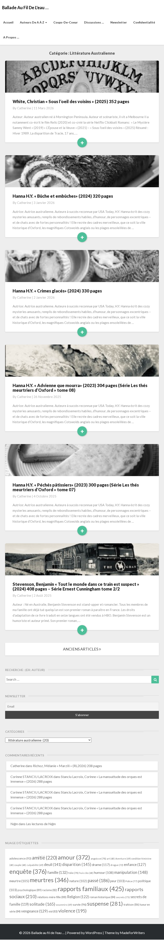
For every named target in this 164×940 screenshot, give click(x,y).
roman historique (102, 897)
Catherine (24, 108)
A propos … (11, 37)
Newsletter (118, 22)
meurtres (49, 879)
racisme (49, 890)
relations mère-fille (51, 897)
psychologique (30, 890)
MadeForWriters (132, 933)
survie (79, 904)
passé (99, 880)
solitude (42, 904)
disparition (76, 864)
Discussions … (94, 22)
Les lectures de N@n (41, 824)
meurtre (19, 881)
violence (72, 911)
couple (20, 865)
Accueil (8, 22)
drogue (116, 865)
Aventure (123, 858)
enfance (135, 864)
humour (104, 872)
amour (74, 857)
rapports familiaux (91, 888)
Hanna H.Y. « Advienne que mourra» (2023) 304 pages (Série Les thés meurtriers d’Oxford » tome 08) (80, 388)
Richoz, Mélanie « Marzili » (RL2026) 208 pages (67, 766)
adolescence (20, 858)
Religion (78, 897)
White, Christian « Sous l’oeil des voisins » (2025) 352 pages (71, 101)
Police (131, 881)
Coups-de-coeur (65, 22)
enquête (28, 871)
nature (78, 881)
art (111, 858)
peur (117, 881)
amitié (44, 858)
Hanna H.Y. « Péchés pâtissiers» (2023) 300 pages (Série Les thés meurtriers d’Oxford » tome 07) (76, 487)
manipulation (131, 872)
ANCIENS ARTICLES (81, 649)
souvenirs (64, 904)
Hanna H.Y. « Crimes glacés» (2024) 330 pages (57, 290)
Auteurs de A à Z (32, 22)
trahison (131, 904)
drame (101, 865)
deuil (53, 864)
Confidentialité (144, 22)
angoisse (98, 858)
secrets (123, 897)
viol (53, 911)
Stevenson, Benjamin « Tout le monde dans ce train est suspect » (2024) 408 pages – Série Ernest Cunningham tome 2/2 (76, 586)
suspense (105, 903)
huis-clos (86, 872)
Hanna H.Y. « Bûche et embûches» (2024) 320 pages (63, 196)
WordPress (93, 933)
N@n (14, 824)
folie (73, 872)
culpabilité (35, 865)
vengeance (34, 911)
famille (57, 872)
